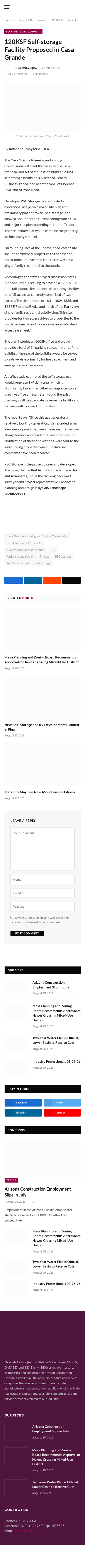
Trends (11, 1180)
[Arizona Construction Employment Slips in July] (17, 988)
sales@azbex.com (26, 1530)
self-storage (42, 563)
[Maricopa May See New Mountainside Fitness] (42, 764)
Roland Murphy (27, 68)
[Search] (79, 7)
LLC (52, 550)
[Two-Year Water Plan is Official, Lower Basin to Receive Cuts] (17, 1043)
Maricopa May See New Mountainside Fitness (39, 792)
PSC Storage (63, 556)
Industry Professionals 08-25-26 (56, 1061)
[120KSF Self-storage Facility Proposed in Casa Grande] (42, 107)
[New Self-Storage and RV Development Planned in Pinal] (42, 697)
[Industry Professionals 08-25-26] (17, 1067)
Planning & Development (23, 31)
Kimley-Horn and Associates (25, 550)
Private (45, 556)
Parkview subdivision (20, 556)
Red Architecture (18, 563)
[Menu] (7, 7)
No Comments (17, 74)
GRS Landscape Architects (24, 543)
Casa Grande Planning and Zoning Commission (37, 536)
